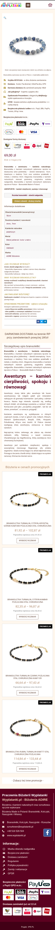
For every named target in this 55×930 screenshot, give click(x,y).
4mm (8, 224)
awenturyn (10, 232)
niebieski (10, 248)
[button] (28, 5)
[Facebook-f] (47, 833)
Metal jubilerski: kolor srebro (18, 240)
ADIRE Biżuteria (12, 256)
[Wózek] (50, 4)
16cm (8, 216)
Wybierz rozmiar (27, 540)
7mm (14, 224)
